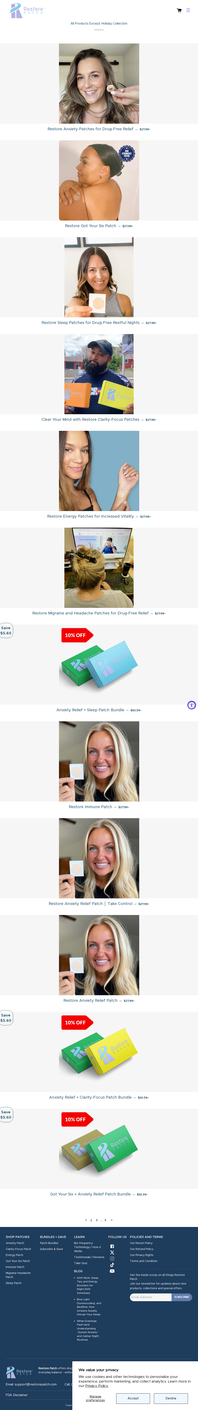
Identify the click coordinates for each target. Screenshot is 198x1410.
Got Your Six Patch (18, 1261)
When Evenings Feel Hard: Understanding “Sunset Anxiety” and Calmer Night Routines (88, 1330)
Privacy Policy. (96, 1386)
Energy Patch (14, 1255)
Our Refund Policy (141, 1249)
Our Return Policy (141, 1243)
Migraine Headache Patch (18, 1275)
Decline (171, 1398)
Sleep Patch (13, 1283)
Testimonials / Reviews (89, 1257)
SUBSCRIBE (181, 1297)
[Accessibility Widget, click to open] (191, 705)
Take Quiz (80, 1263)
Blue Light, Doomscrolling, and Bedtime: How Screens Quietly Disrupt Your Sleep (89, 1307)
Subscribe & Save (51, 1249)
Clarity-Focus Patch (18, 1249)
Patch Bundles (49, 1243)
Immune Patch (15, 1267)
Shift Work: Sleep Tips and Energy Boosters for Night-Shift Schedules (87, 1285)
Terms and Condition (143, 1261)
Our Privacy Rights (142, 1255)
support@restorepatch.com (36, 1384)
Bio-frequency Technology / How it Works (87, 1247)
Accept (133, 1398)
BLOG (78, 1271)
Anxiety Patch (15, 1243)
